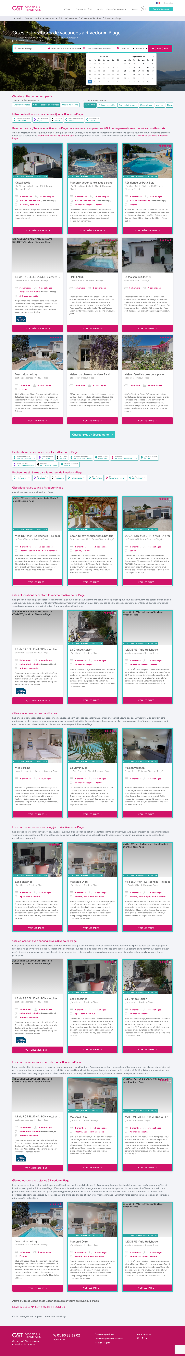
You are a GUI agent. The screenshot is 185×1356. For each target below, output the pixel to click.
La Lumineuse (78, 767)
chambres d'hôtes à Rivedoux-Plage (56, 135)
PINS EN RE (77, 276)
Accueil (67, 9)
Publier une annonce (161, 9)
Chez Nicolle (22, 182)
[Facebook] (142, 1338)
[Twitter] (147, 1338)
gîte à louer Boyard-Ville (81, 186)
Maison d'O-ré (79, 881)
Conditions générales (104, 1334)
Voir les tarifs (91, 328)
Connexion (168, 3)
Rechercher (160, 48)
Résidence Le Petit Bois (139, 182)
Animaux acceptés (107, 105)
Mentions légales (102, 1342)
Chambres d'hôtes (84, 9)
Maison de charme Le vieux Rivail (90, 374)
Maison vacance (135, 767)
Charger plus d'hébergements (91, 434)
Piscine (170, 105)
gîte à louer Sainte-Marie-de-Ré (139, 186)
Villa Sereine (22, 767)
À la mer (159, 105)
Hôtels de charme (70, 105)
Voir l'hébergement (36, 230)
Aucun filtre (90, 105)
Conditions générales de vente (109, 1338)
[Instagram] (138, 1338)
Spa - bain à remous (128, 105)
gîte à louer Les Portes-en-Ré (28, 186)
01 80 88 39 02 (68, 1335)
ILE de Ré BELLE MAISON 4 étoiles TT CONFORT (45, 276)
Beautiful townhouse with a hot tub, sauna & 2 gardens (103, 535)
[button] (158, 3)
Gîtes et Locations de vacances (111, 9)
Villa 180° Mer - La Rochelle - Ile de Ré (38, 535)
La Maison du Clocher (137, 276)
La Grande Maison (81, 649)
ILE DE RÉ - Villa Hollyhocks (142, 649)
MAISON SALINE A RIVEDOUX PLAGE (148, 1116)
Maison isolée (146, 105)
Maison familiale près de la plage (144, 374)
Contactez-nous (143, 1334)
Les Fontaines (23, 881)
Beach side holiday (26, 374)
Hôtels (134, 9)
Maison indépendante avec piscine (91, 182)
